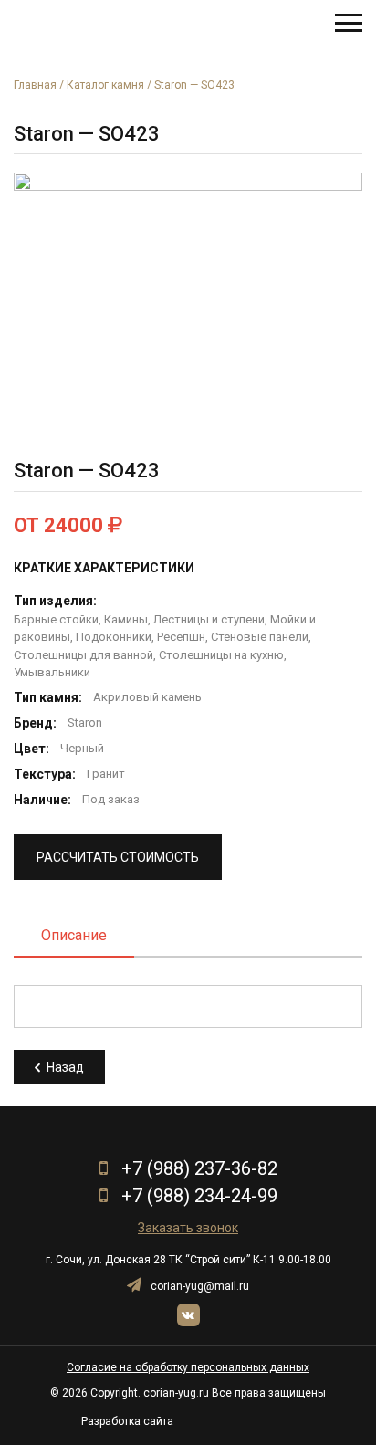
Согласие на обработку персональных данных (188, 1367)
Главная (35, 85)
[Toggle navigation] (348, 23)
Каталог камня (105, 85)
